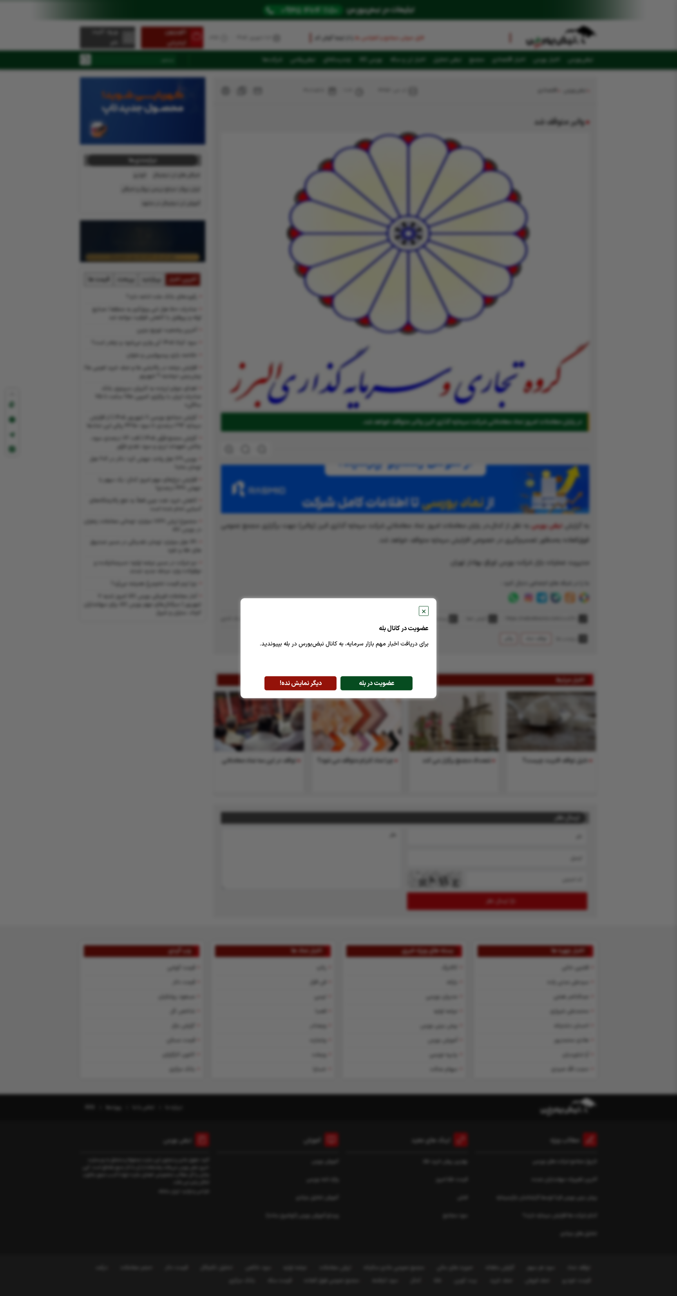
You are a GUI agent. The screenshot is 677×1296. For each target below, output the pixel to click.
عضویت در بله (377, 683)
